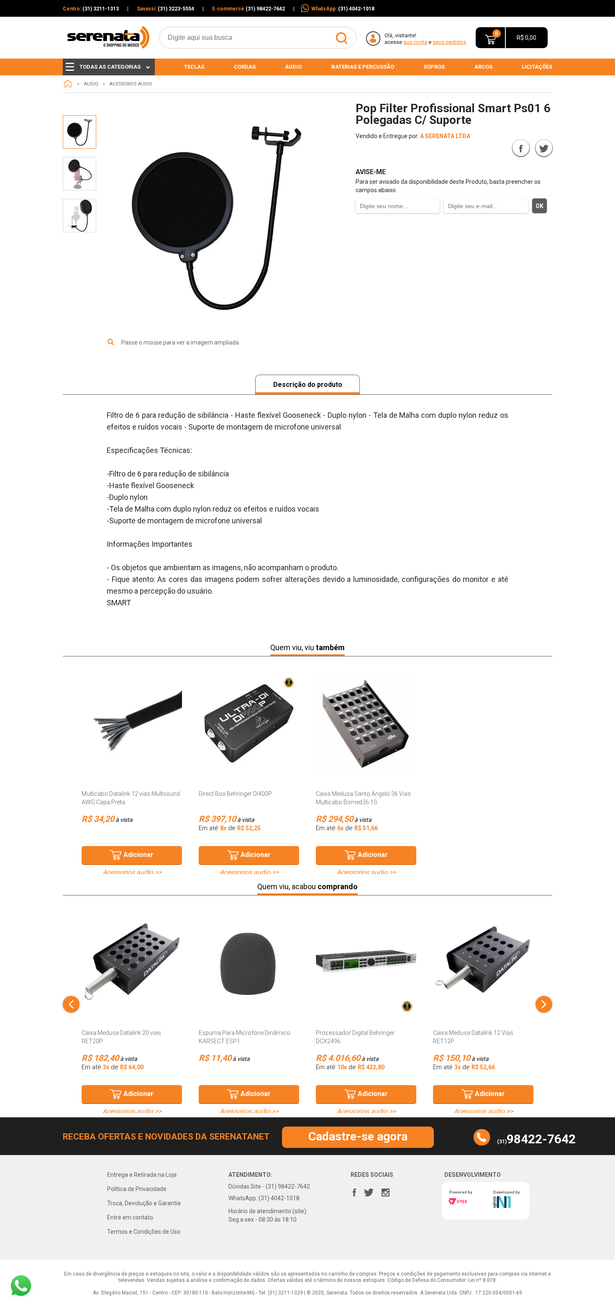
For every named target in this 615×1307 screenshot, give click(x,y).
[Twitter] (544, 147)
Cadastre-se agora (357, 1136)
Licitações (537, 67)
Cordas (245, 67)
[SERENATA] (68, 84)
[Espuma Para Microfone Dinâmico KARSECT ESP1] (249, 962)
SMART (483, 147)
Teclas (194, 67)
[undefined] (220, 218)
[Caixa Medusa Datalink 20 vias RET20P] (132, 962)
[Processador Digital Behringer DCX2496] (366, 962)
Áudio (293, 67)
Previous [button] (71, 1004)
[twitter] (369, 1190)
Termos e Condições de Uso (143, 1232)
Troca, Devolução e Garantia (144, 1203)
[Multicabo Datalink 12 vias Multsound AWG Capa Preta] (132, 723)
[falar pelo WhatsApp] (20, 1286)
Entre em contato (130, 1217)
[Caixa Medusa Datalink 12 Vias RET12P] (483, 962)
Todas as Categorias (110, 67)
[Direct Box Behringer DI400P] (249, 723)
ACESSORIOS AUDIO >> (131, 872)
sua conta (415, 42)
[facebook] (354, 1190)
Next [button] (544, 1004)
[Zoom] (79, 132)
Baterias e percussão (362, 67)
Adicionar (138, 855)
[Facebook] (520, 147)
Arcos (483, 67)
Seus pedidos (449, 42)
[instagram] (386, 1190)
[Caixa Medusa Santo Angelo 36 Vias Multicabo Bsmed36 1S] (366, 723)
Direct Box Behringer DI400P (235, 793)
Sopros (434, 67)
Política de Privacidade (137, 1189)
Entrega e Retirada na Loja (142, 1175)
